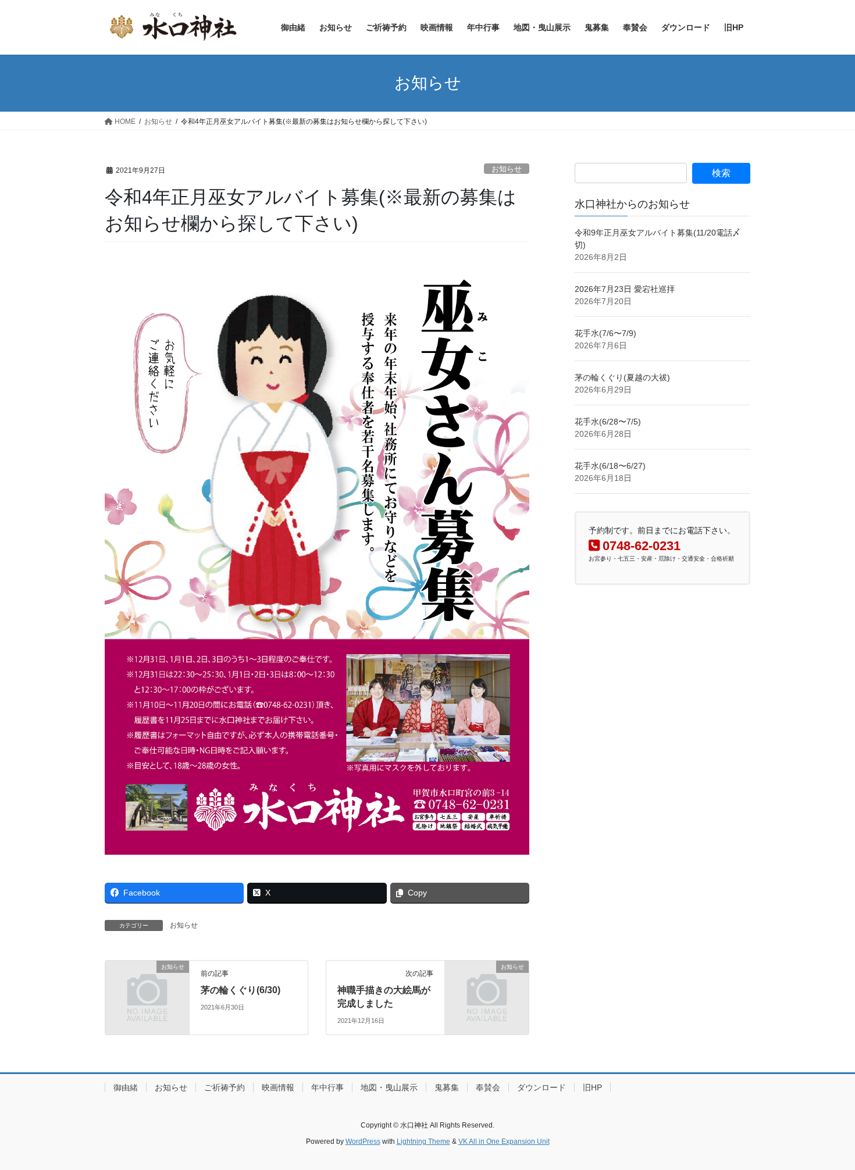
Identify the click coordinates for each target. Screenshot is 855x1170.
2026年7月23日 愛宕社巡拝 (625, 289)
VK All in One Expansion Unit (504, 1141)
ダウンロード (541, 1087)
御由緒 (125, 1087)
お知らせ (506, 169)
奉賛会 (488, 1087)
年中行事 (327, 1087)
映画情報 (278, 1087)
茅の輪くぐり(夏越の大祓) (622, 377)
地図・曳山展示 (389, 1087)
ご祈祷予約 (224, 1087)
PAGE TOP (824, 1125)
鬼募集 (446, 1087)
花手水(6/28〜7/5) (608, 421)
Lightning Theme (423, 1141)
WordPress (362, 1141)
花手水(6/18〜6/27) (610, 465)
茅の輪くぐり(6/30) (240, 990)
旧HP (592, 1087)
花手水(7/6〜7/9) (605, 333)
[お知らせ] (147, 986)
